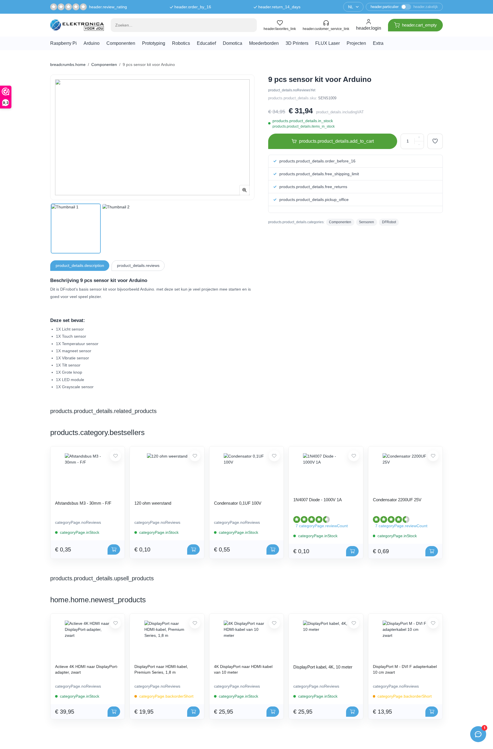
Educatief (206, 43)
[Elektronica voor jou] (77, 25)
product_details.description (80, 265)
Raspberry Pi (63, 43)
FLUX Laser (327, 43)
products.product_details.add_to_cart (336, 141)
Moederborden (264, 43)
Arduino (92, 43)
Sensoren (366, 222)
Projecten (356, 43)
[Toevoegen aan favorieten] (435, 141)
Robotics (181, 43)
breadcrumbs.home (68, 64)
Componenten (120, 43)
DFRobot (389, 222)
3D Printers (297, 43)
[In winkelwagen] (114, 549)
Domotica (232, 43)
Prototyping (153, 43)
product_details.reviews (138, 265)
